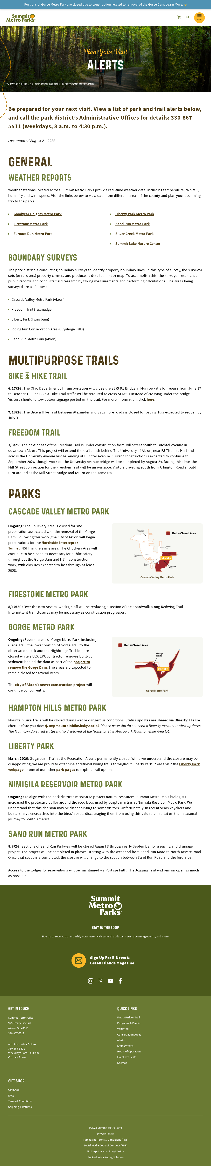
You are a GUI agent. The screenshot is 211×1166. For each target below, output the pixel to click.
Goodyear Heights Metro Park (38, 214)
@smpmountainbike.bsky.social (72, 725)
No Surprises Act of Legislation (105, 1151)
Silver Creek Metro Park (134, 233)
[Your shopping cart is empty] (179, 17)
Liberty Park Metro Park (134, 214)
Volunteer (123, 1029)
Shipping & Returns (20, 1107)
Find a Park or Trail (128, 1017)
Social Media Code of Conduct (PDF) (105, 1145)
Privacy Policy (105, 1134)
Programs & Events (129, 1023)
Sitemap (122, 1063)
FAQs (11, 1096)
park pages (65, 769)
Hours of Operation (129, 1051)
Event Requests (126, 1057)
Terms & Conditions (20, 1101)
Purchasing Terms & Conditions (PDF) (105, 1140)
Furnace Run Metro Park (33, 233)
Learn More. (174, 4)
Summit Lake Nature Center (137, 243)
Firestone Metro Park (31, 224)
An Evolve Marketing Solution (106, 1157)
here (150, 399)
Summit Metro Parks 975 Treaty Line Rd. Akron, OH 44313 (20, 1023)
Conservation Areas (129, 1035)
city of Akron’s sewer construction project (50, 684)
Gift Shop (14, 1090)
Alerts (120, 1040)
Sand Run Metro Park (132, 224)
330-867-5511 (16, 1033)
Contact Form (17, 1057)
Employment (125, 1046)
